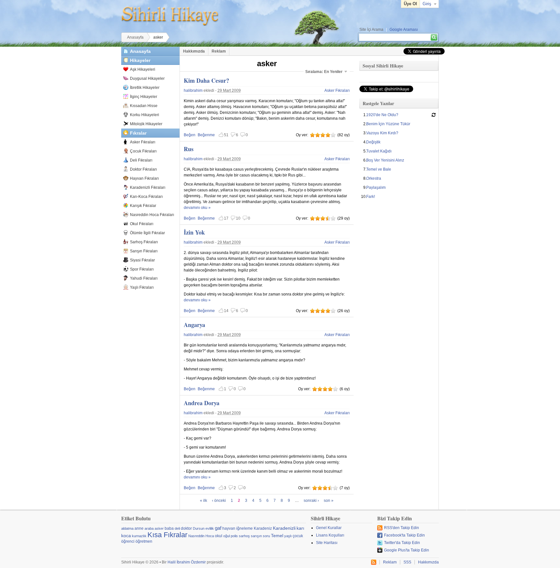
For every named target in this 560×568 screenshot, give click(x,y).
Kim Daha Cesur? (206, 80)
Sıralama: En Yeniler (324, 71)
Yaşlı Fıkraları (142, 287)
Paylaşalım (376, 187)
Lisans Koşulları (330, 535)
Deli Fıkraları (141, 160)
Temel (277, 535)
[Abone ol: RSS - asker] (373, 562)
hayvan (228, 528)
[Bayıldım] (333, 135)
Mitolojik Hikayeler (146, 124)
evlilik (209, 528)
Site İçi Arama (371, 29)
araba (149, 528)
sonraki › (311, 500)
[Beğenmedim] (317, 135)
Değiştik (373, 142)
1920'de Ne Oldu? (382, 115)
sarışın (256, 536)
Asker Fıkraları (142, 142)
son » (328, 500)
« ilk (203, 500)
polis (234, 536)
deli (177, 528)
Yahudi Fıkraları (144, 278)
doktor (186, 528)
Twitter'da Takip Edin (402, 542)
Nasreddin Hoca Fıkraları (152, 214)
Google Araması (404, 29)
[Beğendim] (322, 135)
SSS (407, 562)
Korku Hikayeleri (144, 115)
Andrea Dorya (201, 403)
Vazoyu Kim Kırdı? (382, 133)
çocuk (298, 536)
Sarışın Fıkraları (144, 251)
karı (300, 528)
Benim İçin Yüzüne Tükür (388, 124)
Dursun (198, 528)
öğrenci (127, 541)
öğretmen (143, 541)
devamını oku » (197, 207)
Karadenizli (284, 528)
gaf (218, 528)
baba (169, 528)
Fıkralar (138, 133)
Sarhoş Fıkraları (144, 242)
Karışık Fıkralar (143, 205)
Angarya (194, 324)
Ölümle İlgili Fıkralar (147, 233)
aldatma (127, 528)
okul (218, 536)
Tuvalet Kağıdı (378, 151)
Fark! (370, 196)
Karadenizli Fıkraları (147, 187)
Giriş (427, 3)
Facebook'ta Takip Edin (404, 535)
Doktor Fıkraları (143, 169)
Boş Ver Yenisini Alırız (385, 160)
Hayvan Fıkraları (144, 178)
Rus (188, 149)
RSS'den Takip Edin (401, 528)
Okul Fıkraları (141, 224)
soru (266, 536)
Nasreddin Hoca (201, 536)
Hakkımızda (194, 51)
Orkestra (373, 178)
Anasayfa (135, 37)
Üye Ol (410, 3)
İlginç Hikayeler (143, 96)
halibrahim (193, 90)
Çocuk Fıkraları (143, 151)
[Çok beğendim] (328, 135)
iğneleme (244, 528)
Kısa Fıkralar (167, 535)
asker (159, 528)
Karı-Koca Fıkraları (146, 196)
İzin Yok (194, 232)
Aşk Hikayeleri (142, 69)
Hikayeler (140, 60)
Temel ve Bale (378, 169)
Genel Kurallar (329, 528)
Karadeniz (263, 528)
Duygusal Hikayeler (147, 78)
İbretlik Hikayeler (144, 87)
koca (126, 535)
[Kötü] (312, 135)
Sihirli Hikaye (169, 16)
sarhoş (244, 536)
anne (139, 528)
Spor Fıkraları (142, 269)
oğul (226, 536)
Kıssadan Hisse (144, 105)
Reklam (219, 51)
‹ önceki (219, 500)
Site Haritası (326, 542)
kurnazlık (139, 536)
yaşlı (288, 536)
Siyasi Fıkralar (142, 260)
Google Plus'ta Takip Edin (406, 550)
